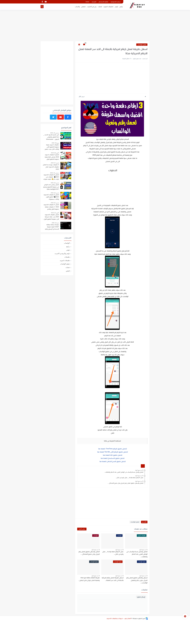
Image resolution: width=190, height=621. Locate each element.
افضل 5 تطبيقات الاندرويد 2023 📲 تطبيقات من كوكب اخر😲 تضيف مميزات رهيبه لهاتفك (51, 177)
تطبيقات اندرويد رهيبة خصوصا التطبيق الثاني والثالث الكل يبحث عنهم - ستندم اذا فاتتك (51, 147)
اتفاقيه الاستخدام (103, 1)
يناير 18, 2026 (55, 223)
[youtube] (45, 1)
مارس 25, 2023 (55, 202)
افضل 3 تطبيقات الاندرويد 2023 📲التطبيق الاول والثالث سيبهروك (51, 197)
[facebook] (42, 1)
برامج (121, 6)
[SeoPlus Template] (147, 618)
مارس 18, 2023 (55, 183)
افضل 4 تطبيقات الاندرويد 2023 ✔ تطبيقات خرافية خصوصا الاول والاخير (51, 207)
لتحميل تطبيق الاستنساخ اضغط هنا (112, 458)
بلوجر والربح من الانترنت (62, 253)
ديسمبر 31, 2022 (54, 173)
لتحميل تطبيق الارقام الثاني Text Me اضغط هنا (112, 452)
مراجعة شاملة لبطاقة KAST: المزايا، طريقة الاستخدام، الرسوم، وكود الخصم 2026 (52, 227)
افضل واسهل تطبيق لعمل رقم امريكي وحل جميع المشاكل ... (125, 483)
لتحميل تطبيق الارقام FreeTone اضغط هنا (112, 449)
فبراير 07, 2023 (55, 163)
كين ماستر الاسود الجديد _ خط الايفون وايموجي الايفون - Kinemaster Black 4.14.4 (51, 137)
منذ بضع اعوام (138, 470)
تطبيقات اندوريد (108, 6)
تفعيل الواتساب (142, 44)
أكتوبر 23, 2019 (55, 213)
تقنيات (100, 6)
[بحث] (42, 6)
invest (87, 1)
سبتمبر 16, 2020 (54, 133)
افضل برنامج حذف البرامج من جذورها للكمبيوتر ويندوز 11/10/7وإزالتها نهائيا (51, 187)
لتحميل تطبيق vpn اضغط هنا (112, 455)
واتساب (77, 6)
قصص (83, 6)
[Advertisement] (95, 26)
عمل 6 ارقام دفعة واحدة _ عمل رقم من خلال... (129, 477)
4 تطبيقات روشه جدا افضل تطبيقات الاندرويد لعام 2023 (51, 167)
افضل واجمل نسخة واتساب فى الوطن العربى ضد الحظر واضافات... (123, 472)
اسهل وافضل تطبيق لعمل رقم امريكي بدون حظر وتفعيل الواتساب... (136, 580)
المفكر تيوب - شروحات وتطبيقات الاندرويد (118, 618)
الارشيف (94, 1)
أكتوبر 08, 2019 (55, 153)
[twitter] (53, 117)
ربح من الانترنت (91, 6)
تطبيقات (67, 257)
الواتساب (67, 243)
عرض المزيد (82, 529)
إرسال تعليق (141, 597)
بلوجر (116, 6)
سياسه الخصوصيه (116, 1)
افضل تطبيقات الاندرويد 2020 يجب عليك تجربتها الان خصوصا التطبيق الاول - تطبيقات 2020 (51, 217)
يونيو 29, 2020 (55, 143)
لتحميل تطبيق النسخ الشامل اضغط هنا (112, 461)
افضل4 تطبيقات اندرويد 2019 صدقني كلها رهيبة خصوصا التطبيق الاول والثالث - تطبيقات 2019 (52, 157)
